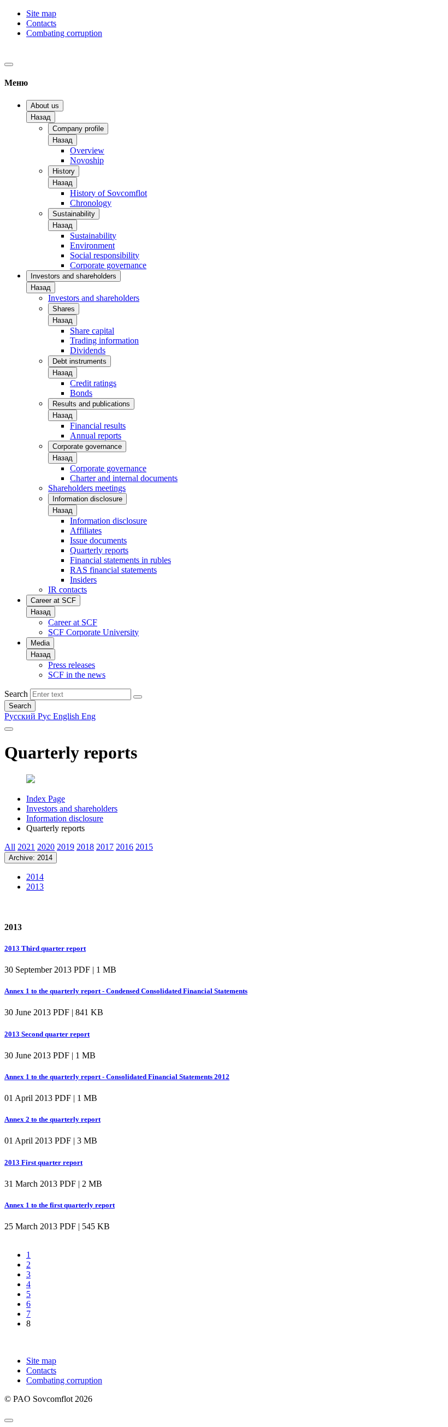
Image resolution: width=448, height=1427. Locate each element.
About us (45, 106)
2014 (35, 876)
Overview (87, 150)
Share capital (92, 330)
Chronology (90, 203)
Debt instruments (79, 361)
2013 (35, 886)
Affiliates (86, 530)
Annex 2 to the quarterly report (52, 1119)
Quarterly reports (99, 550)
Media (40, 643)
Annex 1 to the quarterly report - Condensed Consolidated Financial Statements (125, 991)
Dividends (87, 350)
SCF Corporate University (93, 632)
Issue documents (98, 540)
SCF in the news (76, 674)
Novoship (87, 160)
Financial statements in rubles (120, 560)
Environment (92, 245)
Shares (63, 309)
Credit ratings (93, 383)
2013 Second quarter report (47, 1034)
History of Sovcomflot (108, 193)
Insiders (83, 579)
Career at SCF (53, 600)
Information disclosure (87, 499)
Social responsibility (104, 255)
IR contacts (67, 589)
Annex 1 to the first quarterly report (59, 1205)
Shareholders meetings (87, 488)
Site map (41, 13)
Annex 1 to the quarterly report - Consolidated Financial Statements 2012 (116, 1077)
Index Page (45, 798)
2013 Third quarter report (45, 948)
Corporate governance (108, 265)
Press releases (71, 665)
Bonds (81, 393)
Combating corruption (64, 33)
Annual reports (95, 435)
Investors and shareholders (73, 276)
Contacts (41, 23)
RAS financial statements (113, 570)
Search (16, 693)
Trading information (104, 340)
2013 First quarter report (43, 1162)
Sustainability (73, 214)
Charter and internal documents (124, 478)
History (63, 171)
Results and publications (91, 404)
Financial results (98, 425)
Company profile (78, 129)
